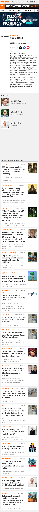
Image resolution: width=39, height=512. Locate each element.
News (3, 10)
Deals (11, 10)
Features (29, 10)
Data (19, 10)
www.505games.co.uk (18, 43)
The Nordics (16, 2)
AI (23, 2)
